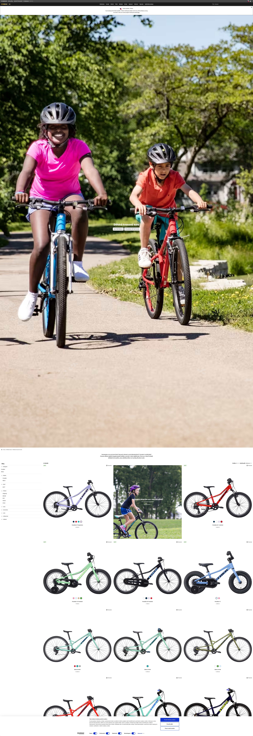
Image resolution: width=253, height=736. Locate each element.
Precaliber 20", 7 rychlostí (217, 525)
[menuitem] (102, 4)
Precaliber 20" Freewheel (147, 601)
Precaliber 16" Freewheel (77, 601)
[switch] (108, 733)
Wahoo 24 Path (147, 669)
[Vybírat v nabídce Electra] (10, 1)
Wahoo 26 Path (77, 669)
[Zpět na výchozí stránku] (1, 449)
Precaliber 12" (218, 601)
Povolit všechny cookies (169, 719)
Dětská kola (9, 449)
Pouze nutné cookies (170, 728)
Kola (4, 449)
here (138, 12)
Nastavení (140, 733)
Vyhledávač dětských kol (132, 229)
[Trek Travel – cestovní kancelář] (28, 1)
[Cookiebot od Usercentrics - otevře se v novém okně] (81, 733)
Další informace (118, 229)
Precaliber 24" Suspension (77, 525)
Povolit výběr (170, 724)
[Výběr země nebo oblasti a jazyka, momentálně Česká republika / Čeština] (248, 1)
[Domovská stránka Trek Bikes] (4, 1)
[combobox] (232, 4)
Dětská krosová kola (17, 449)
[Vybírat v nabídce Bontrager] (18, 1)
